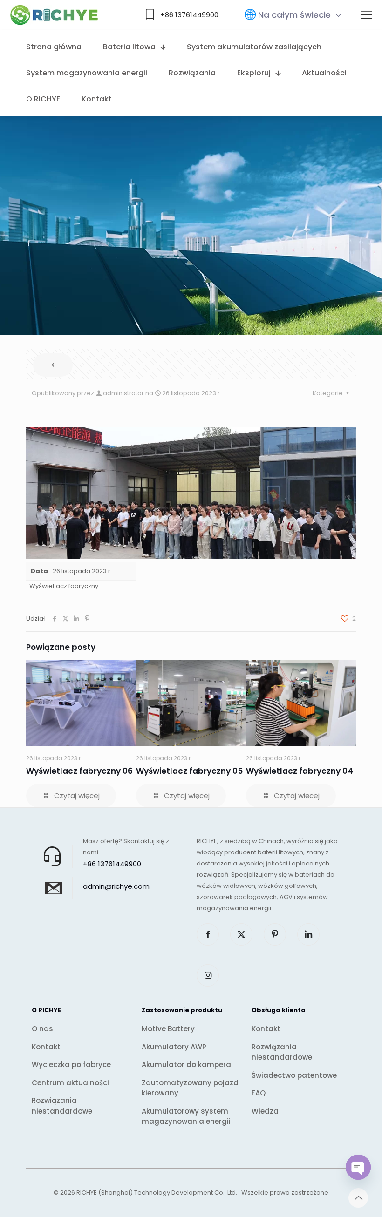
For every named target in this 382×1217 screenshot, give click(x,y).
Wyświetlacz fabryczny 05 (189, 771)
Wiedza (265, 1111)
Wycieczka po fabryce (71, 1064)
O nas (42, 1029)
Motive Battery (168, 1029)
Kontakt (46, 1047)
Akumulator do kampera (186, 1064)
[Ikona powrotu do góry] (358, 1198)
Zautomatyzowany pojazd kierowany (190, 1088)
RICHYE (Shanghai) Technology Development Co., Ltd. (156, 1192)
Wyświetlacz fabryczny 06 (79, 771)
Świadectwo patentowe (294, 1075)
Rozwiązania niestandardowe (62, 1105)
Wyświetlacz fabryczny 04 (299, 771)
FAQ (259, 1093)
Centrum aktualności (70, 1083)
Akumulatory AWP (174, 1047)
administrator (123, 393)
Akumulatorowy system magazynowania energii (186, 1116)
